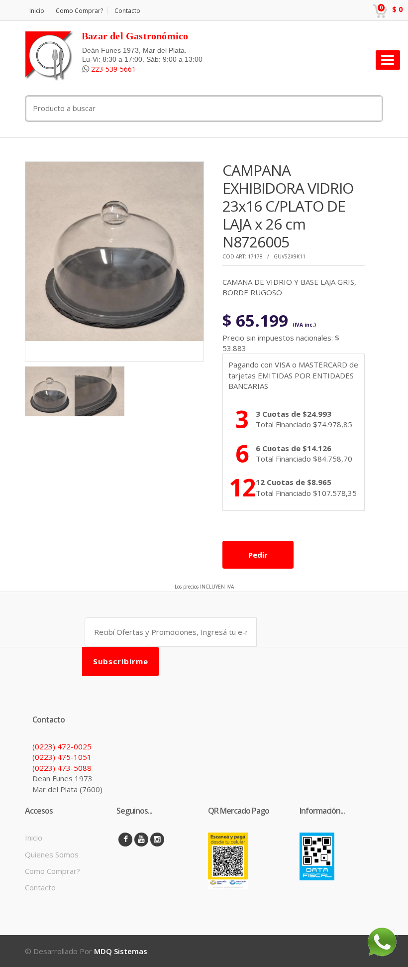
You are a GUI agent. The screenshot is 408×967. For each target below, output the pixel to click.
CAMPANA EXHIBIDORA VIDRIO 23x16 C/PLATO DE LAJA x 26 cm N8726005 (287, 206)
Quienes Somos (52, 854)
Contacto (127, 10)
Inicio (36, 10)
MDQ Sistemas (120, 951)
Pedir (258, 555)
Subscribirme (120, 661)
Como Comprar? (79, 10)
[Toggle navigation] (388, 60)
